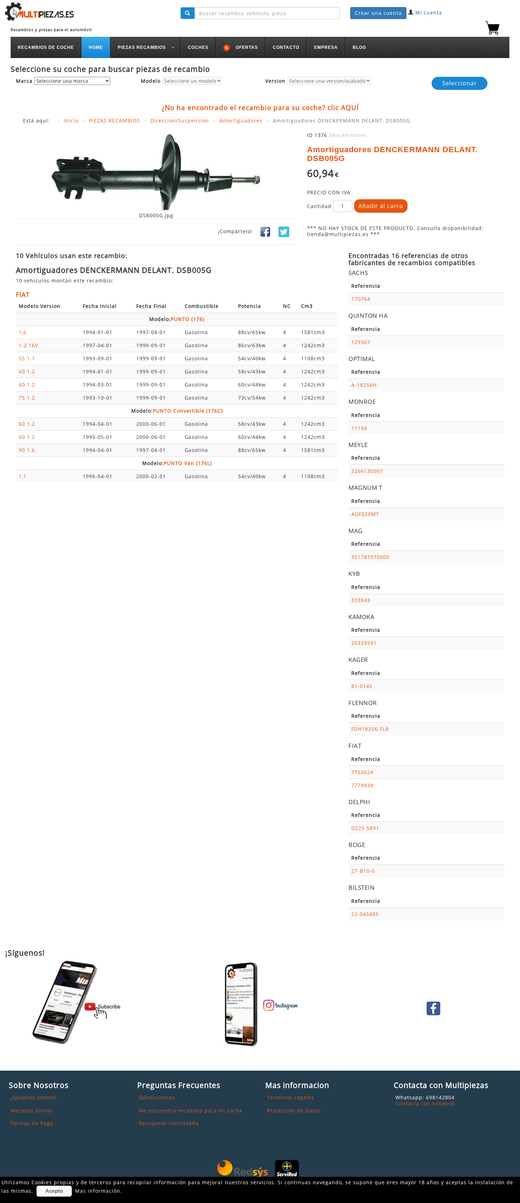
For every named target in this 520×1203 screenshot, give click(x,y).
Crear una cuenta (378, 13)
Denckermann (347, 135)
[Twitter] (283, 231)
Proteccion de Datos (294, 1110)
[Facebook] (265, 231)
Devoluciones (157, 1097)
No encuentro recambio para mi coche (191, 1110)
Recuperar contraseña (169, 1123)
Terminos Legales (290, 1097)
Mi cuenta (428, 12)
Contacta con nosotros (425, 1103)
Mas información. (98, 1190)
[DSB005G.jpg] (156, 171)
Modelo (151, 81)
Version (275, 81)
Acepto (54, 1191)
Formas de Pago (32, 1123)
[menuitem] (46, 47)
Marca (24, 81)
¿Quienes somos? (34, 1097)
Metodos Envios (32, 1110)
